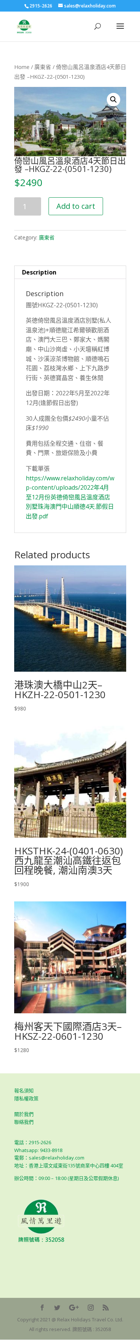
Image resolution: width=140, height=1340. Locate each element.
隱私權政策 (26, 1098)
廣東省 (42, 66)
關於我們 (24, 1114)
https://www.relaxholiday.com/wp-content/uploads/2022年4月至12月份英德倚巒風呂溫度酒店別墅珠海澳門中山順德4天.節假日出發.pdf (70, 497)
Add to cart (75, 206)
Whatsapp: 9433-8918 (38, 1150)
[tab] (70, 272)
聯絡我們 (24, 1121)
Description (39, 272)
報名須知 (24, 1090)
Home (21, 66)
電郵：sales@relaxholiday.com (49, 1157)
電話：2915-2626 (32, 1142)
